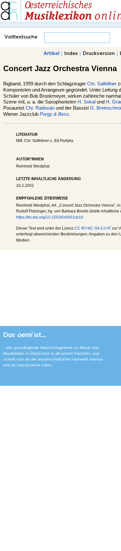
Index (71, 53)
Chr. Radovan (40, 108)
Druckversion (99, 53)
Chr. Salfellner (101, 83)
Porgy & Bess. (55, 114)
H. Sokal (86, 101)
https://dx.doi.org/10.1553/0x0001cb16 (49, 217)
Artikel (51, 53)
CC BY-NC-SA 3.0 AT (93, 228)
